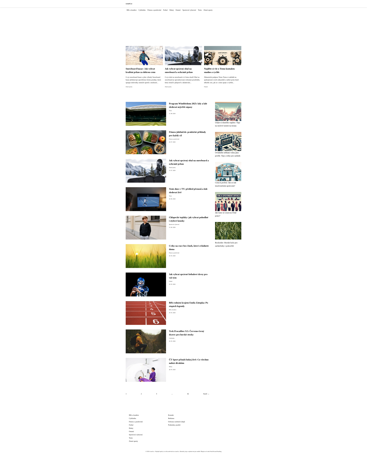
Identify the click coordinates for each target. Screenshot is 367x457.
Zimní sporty (208, 10)
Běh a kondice (132, 10)
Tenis (200, 10)
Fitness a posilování (154, 10)
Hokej (171, 10)
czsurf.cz (129, 4)
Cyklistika (142, 10)
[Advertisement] (183, 25)
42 (188, 394)
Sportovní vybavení (189, 10)
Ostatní (178, 10)
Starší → (206, 394)
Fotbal (165, 10)
